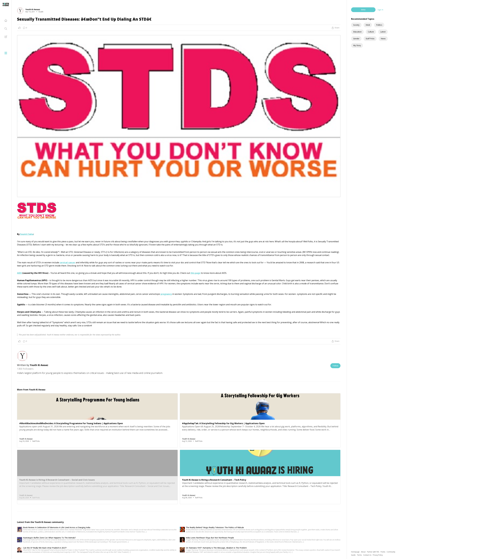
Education (357, 31)
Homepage (355, 552)
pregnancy (166, 294)
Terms (359, 555)
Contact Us (367, 555)
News (383, 38)
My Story (357, 45)
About (363, 552)
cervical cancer (67, 262)
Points (383, 552)
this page (195, 273)
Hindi (368, 25)
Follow (335, 365)
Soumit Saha (26, 234)
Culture (371, 31)
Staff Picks (370, 38)
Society (356, 25)
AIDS (19, 273)
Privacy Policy (378, 555)
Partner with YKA (373, 552)
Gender (356, 38)
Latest (383, 31)
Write (363, 9)
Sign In (380, 9)
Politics (379, 25)
